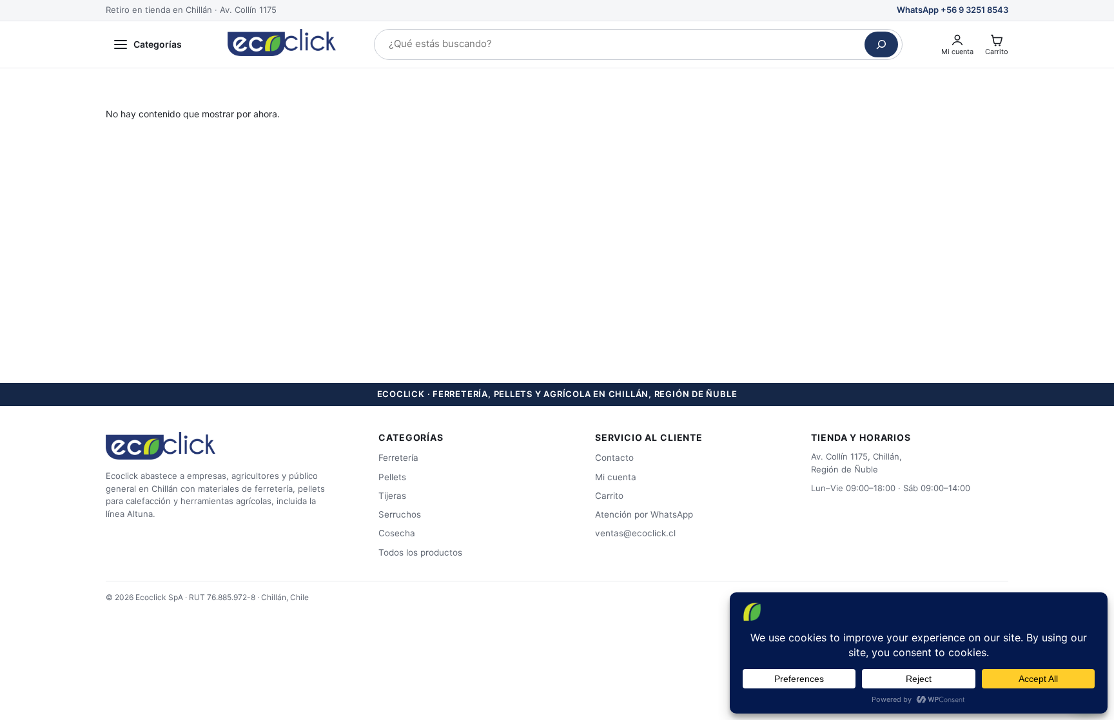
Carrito (609, 496)
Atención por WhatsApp (644, 514)
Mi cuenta (615, 477)
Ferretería (398, 457)
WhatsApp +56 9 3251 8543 (952, 10)
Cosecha (396, 533)
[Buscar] (881, 44)
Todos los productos (420, 552)
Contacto (614, 457)
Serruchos (399, 514)
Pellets (392, 477)
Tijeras (392, 496)
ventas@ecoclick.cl (635, 533)
